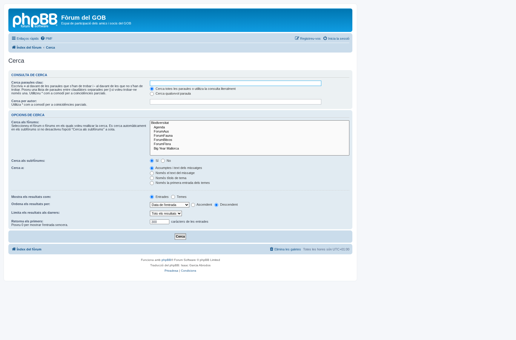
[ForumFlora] (249, 144)
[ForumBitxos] (249, 140)
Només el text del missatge (175, 173)
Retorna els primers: (27, 221)
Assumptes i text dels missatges (178, 168)
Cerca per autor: (24, 101)
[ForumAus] (249, 132)
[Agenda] (249, 127)
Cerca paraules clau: (27, 82)
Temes (181, 197)
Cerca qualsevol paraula (173, 93)
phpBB (166, 259)
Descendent (228, 204)
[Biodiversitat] (249, 123)
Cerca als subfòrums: (28, 160)
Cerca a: (17, 168)
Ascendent (204, 204)
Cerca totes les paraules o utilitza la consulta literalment (195, 88)
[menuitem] (46, 38)
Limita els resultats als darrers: (35, 212)
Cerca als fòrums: (25, 122)
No (168, 160)
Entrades (162, 197)
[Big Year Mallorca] (249, 149)
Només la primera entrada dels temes (182, 182)
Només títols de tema (170, 178)
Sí (157, 160)
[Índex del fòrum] (35, 19)
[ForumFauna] (249, 136)
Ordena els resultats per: (30, 204)
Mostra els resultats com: (31, 197)
